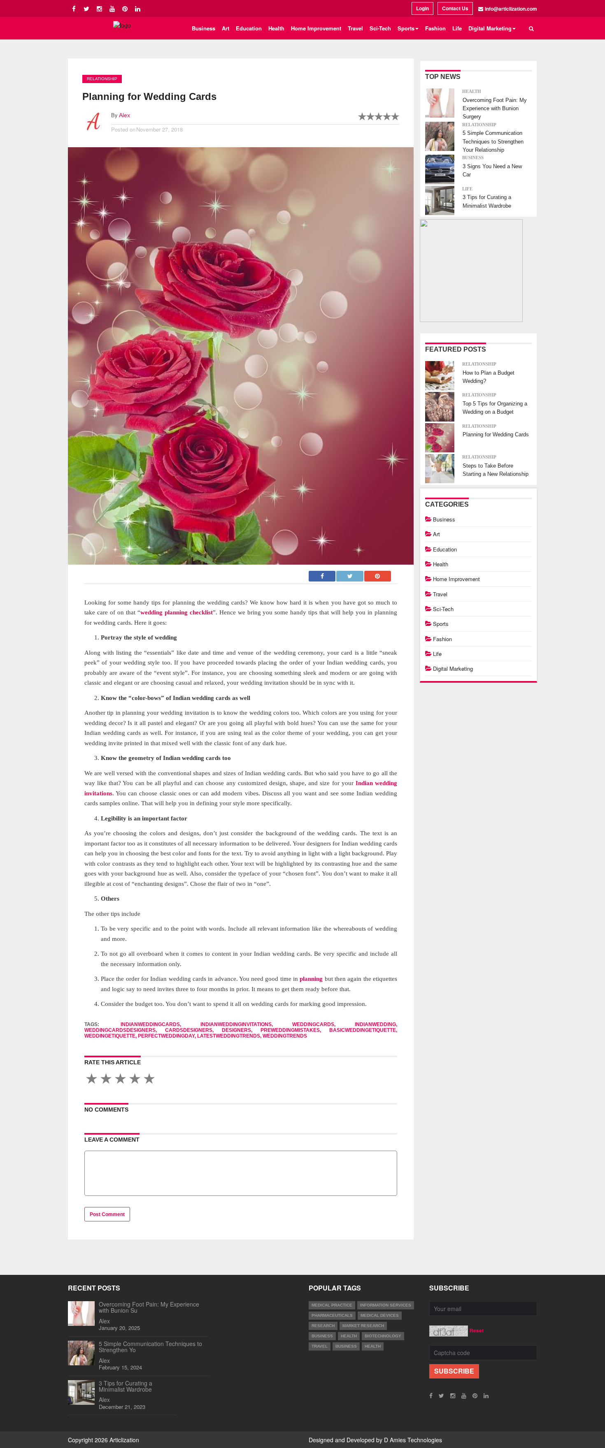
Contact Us (455, 8)
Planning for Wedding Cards (496, 434)
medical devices (380, 1315)
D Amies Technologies (413, 1440)
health (349, 1336)
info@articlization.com (511, 8)
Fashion (435, 28)
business (322, 1336)
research (323, 1325)
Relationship (102, 78)
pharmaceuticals (332, 1315)
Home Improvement (316, 28)
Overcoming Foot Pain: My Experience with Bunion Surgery (495, 108)
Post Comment (107, 1214)
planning (311, 978)
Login (422, 8)
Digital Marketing (453, 668)
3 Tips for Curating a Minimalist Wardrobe (125, 1386)
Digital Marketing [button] (490, 28)
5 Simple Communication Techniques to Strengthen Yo (150, 1346)
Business (203, 28)
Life (457, 28)
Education (249, 28)
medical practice (332, 1305)
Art (225, 28)
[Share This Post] (377, 574)
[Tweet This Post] (350, 574)
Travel (355, 28)
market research (363, 1325)
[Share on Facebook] (322, 574)
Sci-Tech (380, 28)
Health (276, 28)
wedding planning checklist (176, 612)
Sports (441, 624)
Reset (477, 1330)
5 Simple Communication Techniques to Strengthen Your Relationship (493, 141)
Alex (124, 115)
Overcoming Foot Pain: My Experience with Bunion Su (149, 1307)
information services (385, 1305)
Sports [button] (406, 28)
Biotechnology (383, 1336)
